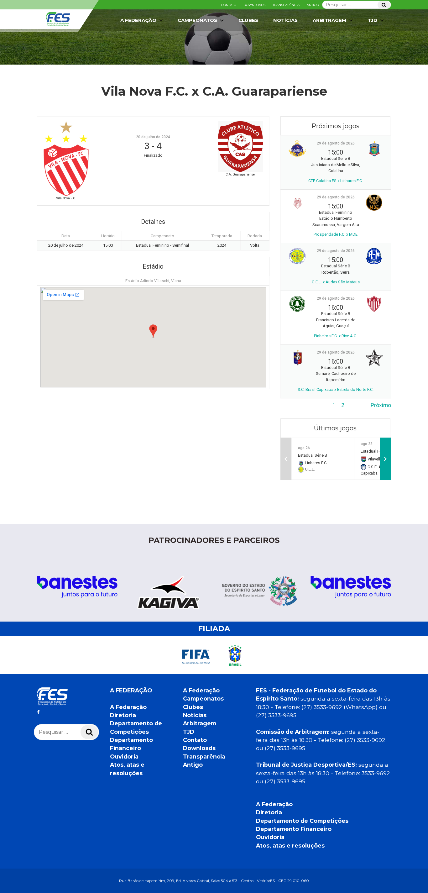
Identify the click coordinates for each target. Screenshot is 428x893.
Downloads (254, 5)
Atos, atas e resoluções (290, 845)
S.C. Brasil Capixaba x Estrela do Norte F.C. (335, 389)
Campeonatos (197, 20)
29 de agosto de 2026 (336, 143)
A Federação (128, 707)
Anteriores (293, 405)
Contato (228, 5)
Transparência (286, 5)
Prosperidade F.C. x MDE (336, 234)
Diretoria (123, 715)
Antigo (313, 5)
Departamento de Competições (302, 820)
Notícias (285, 20)
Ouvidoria (124, 756)
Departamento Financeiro (293, 829)
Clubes (248, 20)
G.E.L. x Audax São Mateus (336, 282)
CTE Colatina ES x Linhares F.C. (335, 180)
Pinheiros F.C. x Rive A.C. (335, 336)
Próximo (381, 405)
